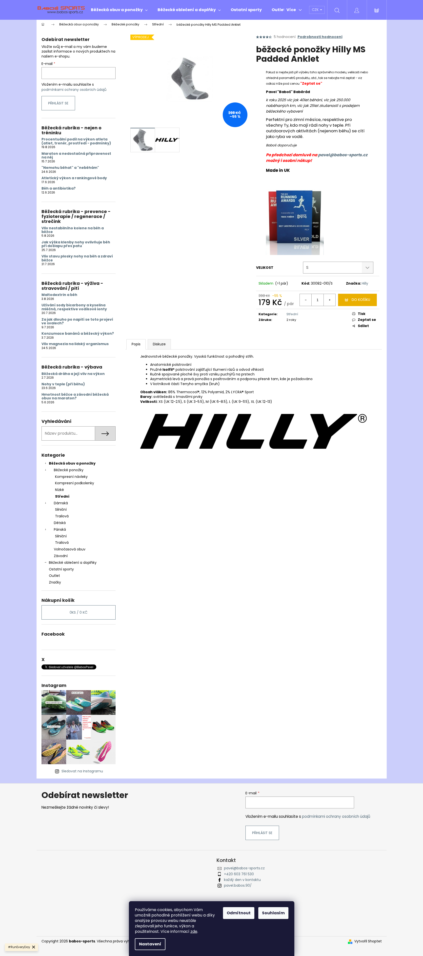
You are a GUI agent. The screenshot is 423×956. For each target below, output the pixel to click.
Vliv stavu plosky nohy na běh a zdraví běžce (77, 258)
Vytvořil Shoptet (368, 941)
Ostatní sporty (61, 569)
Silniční (61, 509)
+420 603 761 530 (239, 874)
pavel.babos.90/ (238, 885)
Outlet (54, 575)
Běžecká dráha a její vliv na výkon (73, 374)
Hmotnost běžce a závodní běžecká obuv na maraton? (75, 396)
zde (193, 931)
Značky (55, 582)
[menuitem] (119, 10)
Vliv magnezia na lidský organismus (75, 344)
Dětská (60, 522)
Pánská (60, 529)
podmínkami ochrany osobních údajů (73, 89)
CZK (316, 9)
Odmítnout (239, 913)
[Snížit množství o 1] (306, 300)
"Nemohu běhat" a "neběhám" (70, 168)
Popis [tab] (136, 344)
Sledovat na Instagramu (82, 771)
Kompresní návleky (71, 476)
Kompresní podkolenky (74, 483)
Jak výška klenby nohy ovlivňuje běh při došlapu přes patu (75, 244)
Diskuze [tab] (159, 344)
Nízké (59, 489)
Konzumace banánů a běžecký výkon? (77, 333)
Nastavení (150, 944)
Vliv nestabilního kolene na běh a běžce (72, 230)
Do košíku (361, 299)
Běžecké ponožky (68, 470)
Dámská (61, 503)
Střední (62, 496)
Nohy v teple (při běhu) (63, 384)
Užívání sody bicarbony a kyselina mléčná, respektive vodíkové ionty (74, 307)
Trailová (62, 516)
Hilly (365, 283)
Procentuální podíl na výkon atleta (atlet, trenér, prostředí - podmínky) (76, 141)
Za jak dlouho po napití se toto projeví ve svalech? (77, 321)
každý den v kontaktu (242, 879)
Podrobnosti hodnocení (320, 37)
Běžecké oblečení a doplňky (73, 562)
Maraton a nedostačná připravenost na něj (76, 155)
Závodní (61, 555)
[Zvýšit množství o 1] (329, 300)
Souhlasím (273, 913)
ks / (78, 612)
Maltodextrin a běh (59, 295)
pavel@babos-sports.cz (342, 155)
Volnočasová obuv (69, 549)
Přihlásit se (58, 103)
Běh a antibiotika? (58, 188)
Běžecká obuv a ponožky (72, 463)
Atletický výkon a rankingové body (74, 178)
